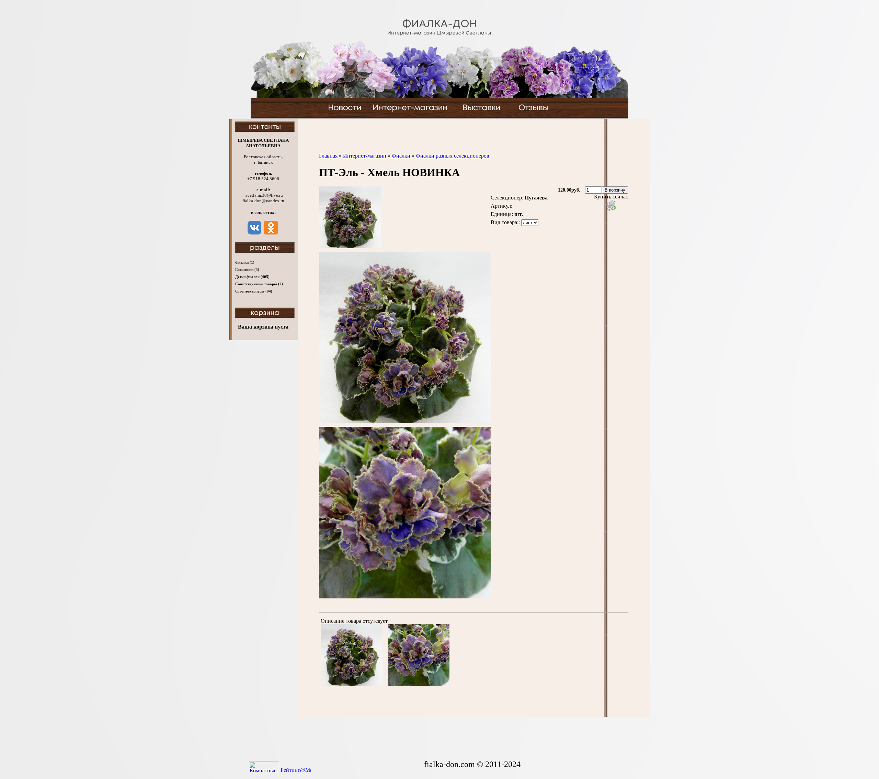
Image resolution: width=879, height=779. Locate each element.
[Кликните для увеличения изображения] (350, 217)
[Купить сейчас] (610, 205)
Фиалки (244, 262)
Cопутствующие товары (259, 284)
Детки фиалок (252, 277)
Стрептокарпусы (253, 291)
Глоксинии (247, 269)
